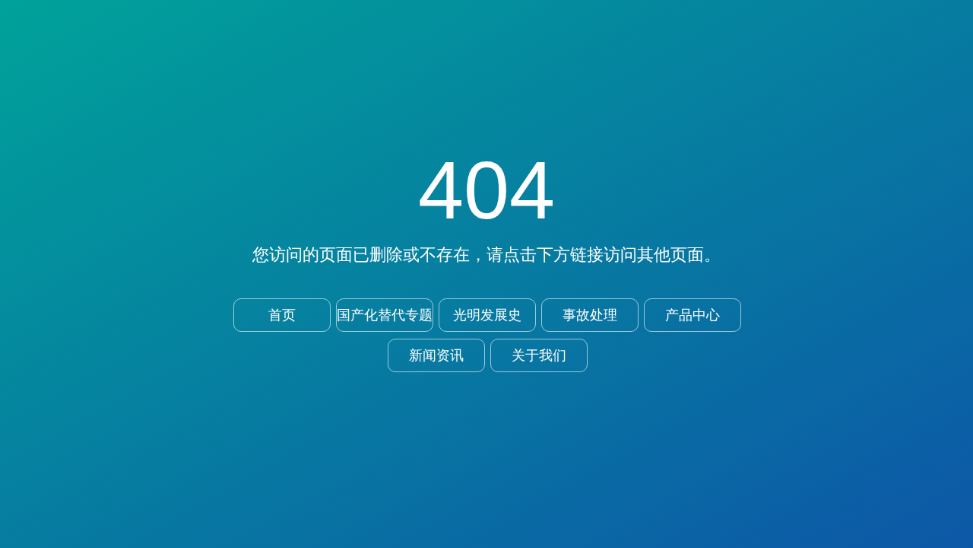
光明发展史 (487, 315)
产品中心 (692, 315)
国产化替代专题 (385, 315)
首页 (282, 315)
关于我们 (539, 355)
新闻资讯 (436, 355)
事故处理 (590, 315)
